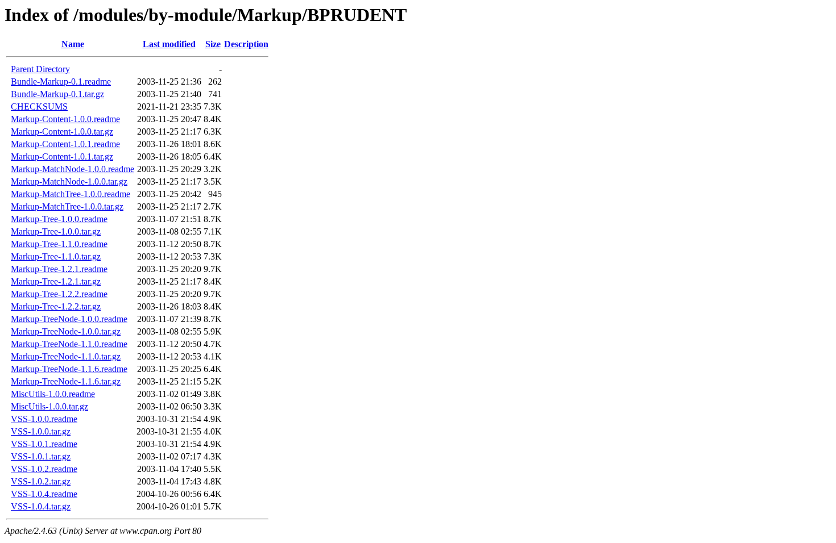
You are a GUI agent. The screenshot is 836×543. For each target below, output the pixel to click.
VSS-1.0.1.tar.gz (41, 456)
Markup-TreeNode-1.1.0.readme (69, 344)
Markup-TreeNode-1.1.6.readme (69, 369)
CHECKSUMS (39, 106)
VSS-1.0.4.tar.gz (41, 506)
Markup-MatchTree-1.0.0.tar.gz (67, 206)
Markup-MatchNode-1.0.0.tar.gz (69, 181)
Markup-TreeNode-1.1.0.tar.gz (66, 356)
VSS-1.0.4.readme (44, 494)
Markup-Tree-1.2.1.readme (59, 269)
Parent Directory (40, 69)
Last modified (169, 44)
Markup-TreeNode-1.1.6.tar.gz (66, 381)
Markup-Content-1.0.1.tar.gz (62, 156)
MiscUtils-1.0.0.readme (53, 394)
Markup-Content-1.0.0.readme (65, 119)
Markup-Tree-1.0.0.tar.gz (56, 231)
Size (213, 44)
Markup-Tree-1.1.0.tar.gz (56, 256)
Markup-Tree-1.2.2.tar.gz (56, 306)
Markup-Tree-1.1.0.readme (59, 244)
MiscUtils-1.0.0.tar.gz (49, 406)
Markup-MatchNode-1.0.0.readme (72, 169)
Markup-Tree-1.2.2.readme (59, 294)
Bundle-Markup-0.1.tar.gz (57, 94)
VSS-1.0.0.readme (44, 419)
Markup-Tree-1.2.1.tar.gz (56, 281)
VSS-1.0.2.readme (44, 469)
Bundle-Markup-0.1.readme (61, 81)
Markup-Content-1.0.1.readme (65, 144)
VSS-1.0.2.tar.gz (41, 481)
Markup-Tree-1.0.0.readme (59, 219)
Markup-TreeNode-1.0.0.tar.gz (66, 331)
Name (72, 44)
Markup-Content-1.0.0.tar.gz (62, 131)
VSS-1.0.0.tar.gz (41, 431)
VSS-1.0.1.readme (44, 444)
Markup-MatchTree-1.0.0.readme (70, 194)
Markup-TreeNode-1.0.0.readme (69, 319)
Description (246, 44)
